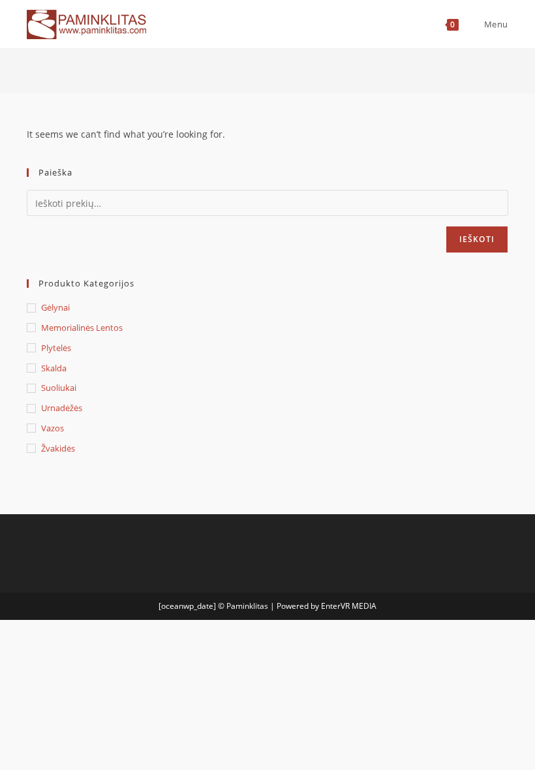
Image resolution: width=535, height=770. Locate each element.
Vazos (52, 428)
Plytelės (56, 348)
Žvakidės (58, 448)
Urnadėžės (61, 408)
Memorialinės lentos (82, 327)
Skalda (54, 368)
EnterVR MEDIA (348, 605)
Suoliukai (58, 387)
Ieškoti (477, 239)
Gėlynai (55, 307)
